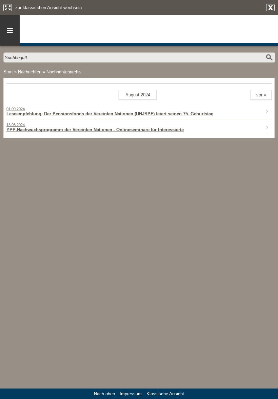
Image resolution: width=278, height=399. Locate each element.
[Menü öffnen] (10, 30)
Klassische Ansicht (165, 393)
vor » (261, 94)
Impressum (131, 393)
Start (8, 71)
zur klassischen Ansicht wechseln (48, 7)
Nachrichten (29, 71)
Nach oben (104, 393)
